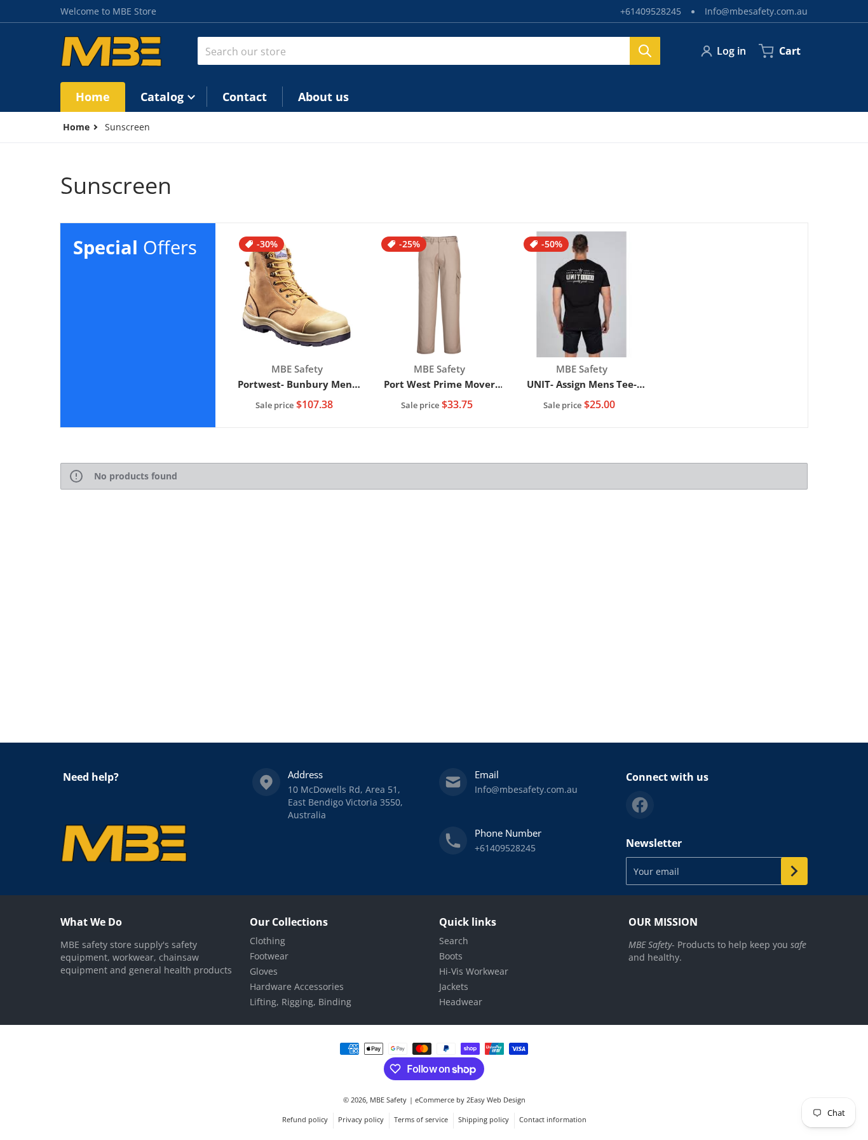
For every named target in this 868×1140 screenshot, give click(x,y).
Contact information (553, 1119)
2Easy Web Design (496, 1099)
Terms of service (421, 1119)
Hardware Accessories (297, 986)
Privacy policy (361, 1119)
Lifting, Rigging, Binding (300, 1002)
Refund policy (305, 1119)
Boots (451, 956)
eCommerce (434, 1099)
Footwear (269, 956)
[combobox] (429, 51)
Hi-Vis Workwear (473, 971)
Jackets (453, 986)
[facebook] (640, 805)
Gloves (264, 971)
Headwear (460, 1002)
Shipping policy (483, 1119)
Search (453, 941)
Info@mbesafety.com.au (756, 11)
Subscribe (794, 871)
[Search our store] (645, 51)
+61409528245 (650, 11)
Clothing (267, 941)
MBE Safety (388, 1099)
